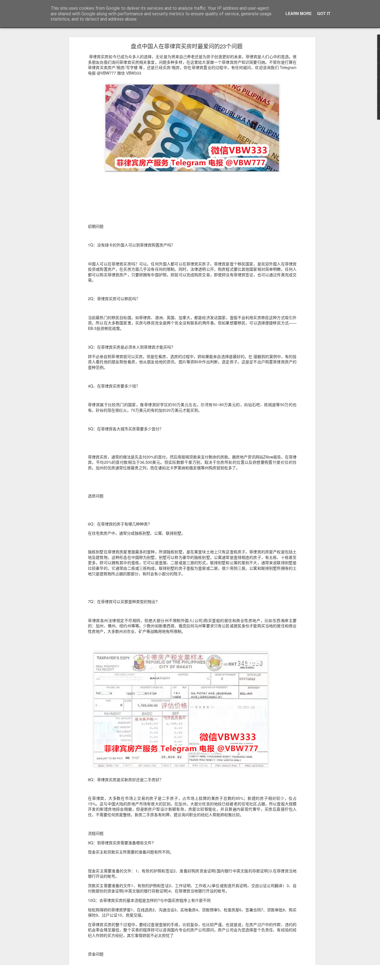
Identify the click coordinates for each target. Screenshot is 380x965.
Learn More (298, 13)
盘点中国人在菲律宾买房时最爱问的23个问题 (187, 46)
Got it (323, 13)
